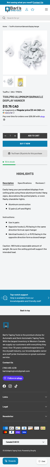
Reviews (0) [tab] (41, 183)
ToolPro (6, 92)
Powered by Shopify (29, 450)
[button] (32, 9)
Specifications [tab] (25, 183)
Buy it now (25, 143)
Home (5, 26)
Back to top (25, 310)
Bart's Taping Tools (14, 450)
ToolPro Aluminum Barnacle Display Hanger (24, 26)
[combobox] (25, 18)
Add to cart (33, 136)
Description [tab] (8, 183)
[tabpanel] (25, 221)
